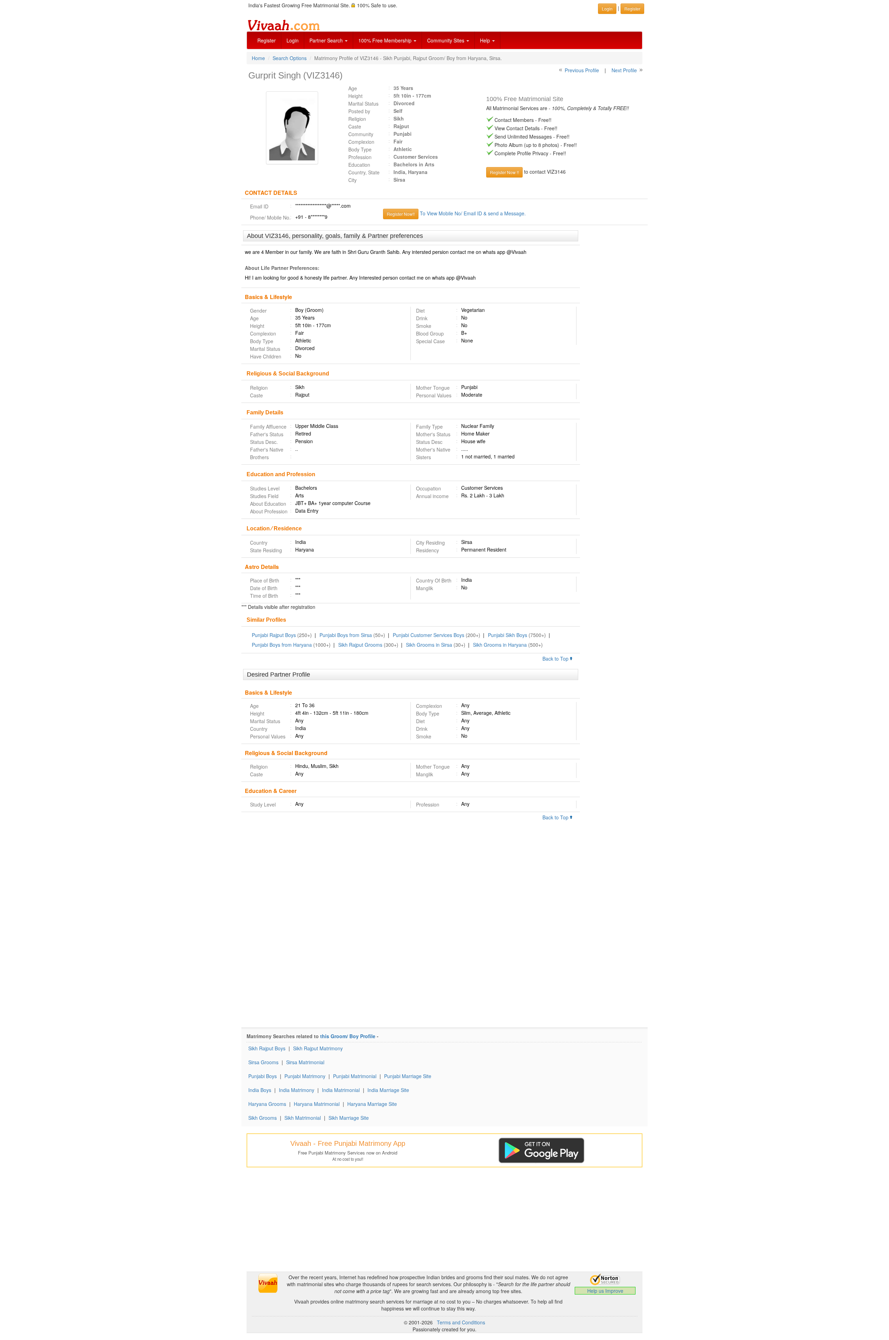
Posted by (359, 111)
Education (359, 164)
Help (485, 40)
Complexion (361, 141)
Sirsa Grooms (263, 1062)
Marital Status (363, 103)
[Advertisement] (613, 337)
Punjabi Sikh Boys (507, 634)
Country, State (364, 172)
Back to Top (556, 658)
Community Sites (446, 40)
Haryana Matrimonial (317, 1103)
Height (355, 95)
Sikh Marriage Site (349, 1117)
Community (360, 134)
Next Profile (624, 70)
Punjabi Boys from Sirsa (345, 634)
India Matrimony (296, 1089)
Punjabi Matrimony (304, 1076)
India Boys (259, 1089)
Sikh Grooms (262, 1117)
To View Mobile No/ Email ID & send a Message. (473, 213)
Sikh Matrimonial (302, 1117)
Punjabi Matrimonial (354, 1076)
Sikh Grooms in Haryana (500, 644)
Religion (357, 118)
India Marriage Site (388, 1089)
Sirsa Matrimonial (305, 1062)
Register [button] (632, 8)
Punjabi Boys (262, 1076)
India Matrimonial (341, 1089)
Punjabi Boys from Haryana (282, 644)
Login (292, 40)
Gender (258, 310)
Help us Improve (605, 1290)
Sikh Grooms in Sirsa (429, 644)
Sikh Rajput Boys (266, 1048)
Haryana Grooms (267, 1103)
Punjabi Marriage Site (407, 1076)
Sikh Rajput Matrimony (318, 1048)
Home (258, 58)
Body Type (360, 149)
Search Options (290, 58)
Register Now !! (504, 172)
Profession (360, 157)
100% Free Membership (385, 40)
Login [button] (607, 8)
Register (266, 40)
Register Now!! (401, 214)
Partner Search (326, 40)
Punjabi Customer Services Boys (428, 634)
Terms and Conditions (461, 1322)
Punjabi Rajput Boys (274, 634)
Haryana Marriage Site (372, 1103)
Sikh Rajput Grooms (360, 644)
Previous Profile (582, 70)
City (352, 179)
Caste (354, 126)
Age (352, 88)
